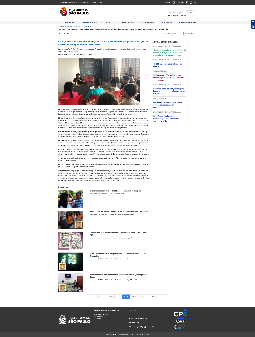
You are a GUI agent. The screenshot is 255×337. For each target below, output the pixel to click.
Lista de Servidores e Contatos (139, 318)
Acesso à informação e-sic (67, 2)
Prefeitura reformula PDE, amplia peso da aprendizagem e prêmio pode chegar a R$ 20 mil (169, 91)
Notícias (183, 15)
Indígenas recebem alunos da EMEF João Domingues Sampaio (115, 191)
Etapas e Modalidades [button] (88, 22)
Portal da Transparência (89, 2)
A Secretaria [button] (69, 22)
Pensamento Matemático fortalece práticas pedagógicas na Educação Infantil (167, 104)
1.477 (134, 297)
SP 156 (100, 2)
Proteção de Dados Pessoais (187, 22)
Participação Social (147, 22)
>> (160, 297)
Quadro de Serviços (167, 22)
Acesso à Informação (128, 22)
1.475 (118, 297)
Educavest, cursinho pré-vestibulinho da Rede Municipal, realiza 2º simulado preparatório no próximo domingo (169, 52)
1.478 (141, 297)
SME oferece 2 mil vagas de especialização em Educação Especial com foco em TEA (168, 118)
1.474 (111, 297)
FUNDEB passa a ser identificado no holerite (167, 65)
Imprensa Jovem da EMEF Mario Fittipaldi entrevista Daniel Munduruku (119, 212)
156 (131, 314)
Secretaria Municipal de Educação (70, 26)
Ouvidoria (79, 2)
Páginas (175, 15)
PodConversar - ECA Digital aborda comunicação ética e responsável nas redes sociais (168, 77)
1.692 (154, 297)
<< (95, 297)
